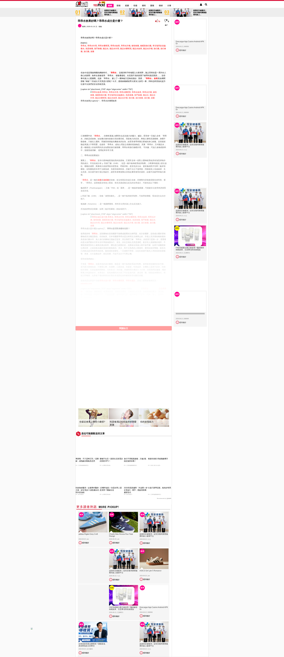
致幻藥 (156, 49)
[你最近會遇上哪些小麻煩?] (93, 417)
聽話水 (105, 49)
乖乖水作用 (92, 46)
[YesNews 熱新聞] (81, 7)
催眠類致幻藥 (145, 46)
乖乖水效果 (115, 46)
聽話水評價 (148, 49)
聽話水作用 (114, 49)
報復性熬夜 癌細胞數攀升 (158, 459)
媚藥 (86, 305)
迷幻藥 (86, 51)
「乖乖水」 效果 (151, 78)
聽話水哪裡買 (125, 49)
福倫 (100, 26)
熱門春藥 (98, 49)
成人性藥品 (110, 305)
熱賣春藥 (89, 49)
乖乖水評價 (125, 46)
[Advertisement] (123, 63)
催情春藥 (135, 46)
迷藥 (92, 51)
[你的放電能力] (154, 417)
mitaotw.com (86, 283)
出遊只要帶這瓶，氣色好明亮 (159, 488)
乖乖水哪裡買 (103, 46)
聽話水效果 (137, 49)
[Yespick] (99, 6)
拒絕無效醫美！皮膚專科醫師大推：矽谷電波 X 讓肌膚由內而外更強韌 (87, 490)
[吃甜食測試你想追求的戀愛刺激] (123, 417)
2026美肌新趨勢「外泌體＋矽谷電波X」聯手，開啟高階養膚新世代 (135, 490)
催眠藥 (106, 180)
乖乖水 (83, 46)
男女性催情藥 (97, 305)
